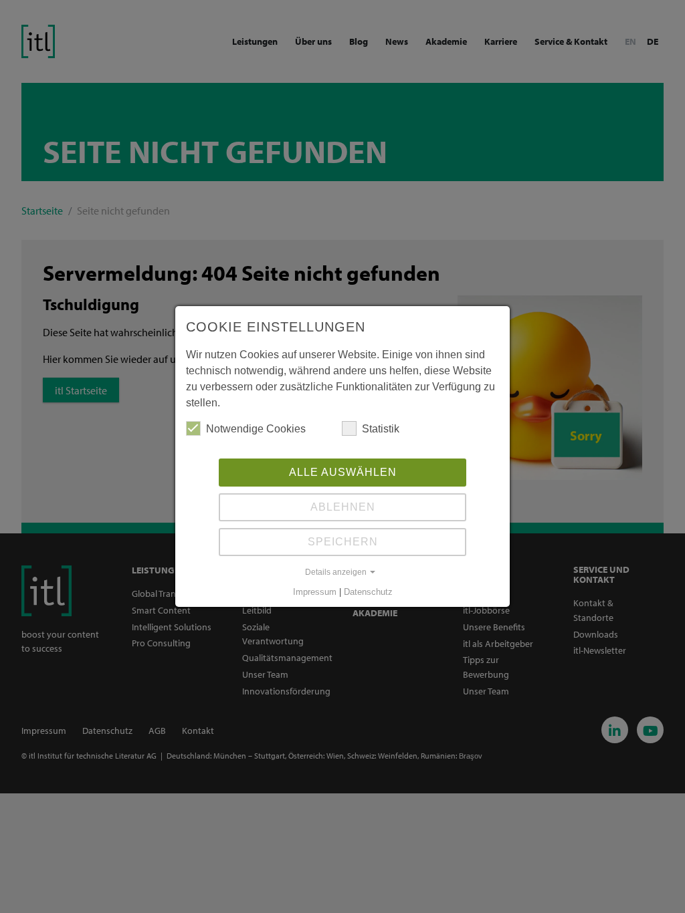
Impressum (314, 592)
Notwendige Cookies (256, 428)
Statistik (380, 428)
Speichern (343, 541)
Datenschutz (368, 592)
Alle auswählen (343, 472)
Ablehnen (342, 507)
